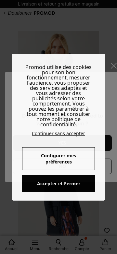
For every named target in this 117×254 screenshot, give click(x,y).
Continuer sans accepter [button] (58, 133)
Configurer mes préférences (58, 158)
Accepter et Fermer (58, 183)
